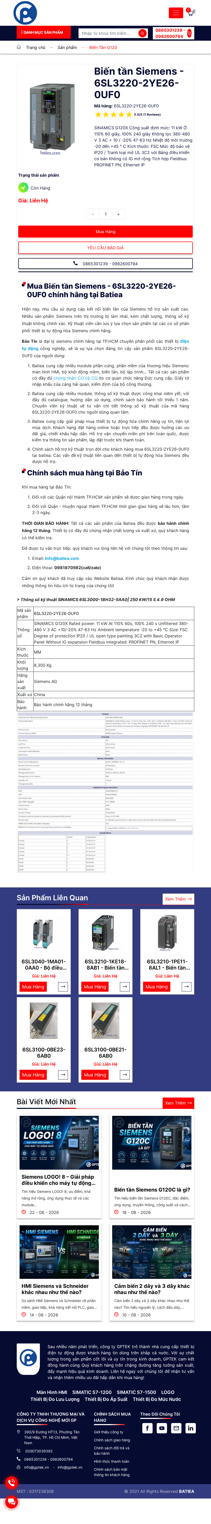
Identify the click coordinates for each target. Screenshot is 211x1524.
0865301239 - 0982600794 (170, 33)
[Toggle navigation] (176, 12)
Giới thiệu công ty (108, 1432)
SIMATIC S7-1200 (92, 1392)
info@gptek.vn (37, 1467)
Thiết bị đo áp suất (106, 1399)
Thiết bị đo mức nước (157, 1399)
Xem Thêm (175, 899)
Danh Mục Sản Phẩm (43, 32)
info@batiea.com (62, 558)
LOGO (167, 1392)
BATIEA (186, 1491)
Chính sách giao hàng (112, 1440)
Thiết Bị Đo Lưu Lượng (55, 1399)
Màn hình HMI (52, 1392)
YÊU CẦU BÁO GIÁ (105, 247)
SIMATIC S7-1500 (136, 1392)
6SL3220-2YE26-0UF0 (56, 613)
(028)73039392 (38, 1451)
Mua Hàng (106, 231)
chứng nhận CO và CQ (76, 378)
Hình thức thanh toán (111, 1461)
